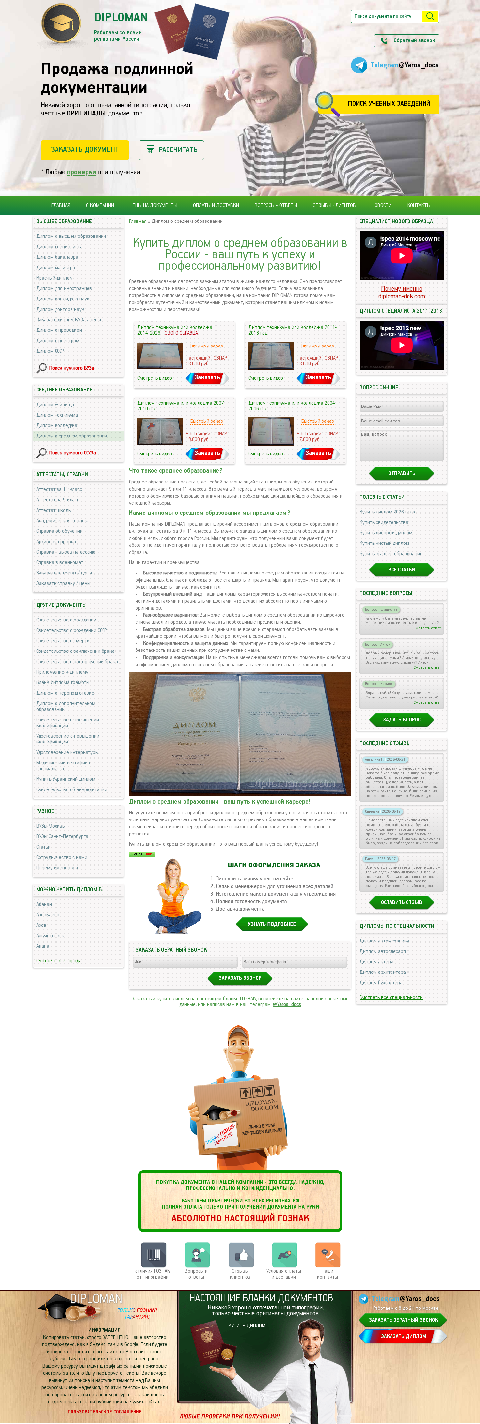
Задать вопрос (402, 720)
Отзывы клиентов (334, 205)
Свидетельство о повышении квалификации (67, 723)
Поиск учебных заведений (389, 104)
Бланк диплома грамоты (62, 683)
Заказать (207, 377)
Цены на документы (153, 205)
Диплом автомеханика (384, 941)
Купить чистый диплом (384, 543)
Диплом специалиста (59, 247)
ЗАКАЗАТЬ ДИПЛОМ (403, 1337)
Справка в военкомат (59, 563)
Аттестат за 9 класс (57, 500)
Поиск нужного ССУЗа (72, 453)
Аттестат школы (54, 510)
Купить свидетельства (384, 523)
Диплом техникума (57, 415)
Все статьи (401, 570)
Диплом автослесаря (383, 952)
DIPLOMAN (96, 1299)
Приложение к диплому (62, 672)
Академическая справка (63, 521)
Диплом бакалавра (57, 257)
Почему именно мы (57, 868)
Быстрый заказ (206, 346)
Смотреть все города (59, 961)
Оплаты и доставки (216, 205)
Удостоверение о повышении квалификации (67, 739)
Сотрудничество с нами (61, 858)
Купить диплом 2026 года (387, 512)
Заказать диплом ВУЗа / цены (68, 320)
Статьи (43, 847)
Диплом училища (55, 405)
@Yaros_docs (287, 1005)
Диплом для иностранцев (64, 289)
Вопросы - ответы (276, 205)
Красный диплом (54, 278)
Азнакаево (47, 915)
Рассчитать (178, 150)
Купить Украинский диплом (65, 779)
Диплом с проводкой (59, 330)
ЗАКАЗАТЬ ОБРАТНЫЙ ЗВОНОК (403, 1320)
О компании (100, 205)
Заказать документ (85, 149)
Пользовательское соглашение (105, 1412)
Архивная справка (56, 542)
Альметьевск (50, 936)
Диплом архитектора (383, 972)
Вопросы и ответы (196, 1274)
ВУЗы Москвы (51, 826)
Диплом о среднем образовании (71, 436)
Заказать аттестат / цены (64, 573)
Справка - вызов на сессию (65, 552)
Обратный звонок (414, 41)
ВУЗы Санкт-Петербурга (62, 837)
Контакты (419, 205)
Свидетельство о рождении (66, 620)
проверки (81, 172)
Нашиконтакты (327, 1274)
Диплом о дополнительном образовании (65, 706)
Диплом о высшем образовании (71, 236)
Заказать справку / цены (63, 584)
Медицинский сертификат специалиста (64, 766)
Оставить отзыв (401, 903)
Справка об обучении (59, 531)
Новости (382, 205)
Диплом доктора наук (60, 310)
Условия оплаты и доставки (283, 1274)
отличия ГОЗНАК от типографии (152, 1274)
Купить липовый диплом (386, 533)
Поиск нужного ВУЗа (71, 368)
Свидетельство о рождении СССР (71, 631)
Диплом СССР (50, 351)
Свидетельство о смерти (62, 641)
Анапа (42, 946)
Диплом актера (376, 962)
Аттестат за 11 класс (59, 490)
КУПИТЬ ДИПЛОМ (247, 1326)
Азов (41, 925)
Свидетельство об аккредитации (71, 790)
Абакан (44, 905)
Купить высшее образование (391, 554)
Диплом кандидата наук (62, 299)
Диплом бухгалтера (381, 983)
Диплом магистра (55, 268)
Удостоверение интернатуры (67, 753)
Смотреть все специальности (391, 998)
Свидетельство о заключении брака (75, 651)
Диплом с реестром (57, 341)
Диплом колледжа (56, 426)
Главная (60, 205)
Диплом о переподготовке (65, 693)
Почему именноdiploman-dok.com (401, 292)
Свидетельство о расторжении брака (77, 662)
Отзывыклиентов (240, 1274)
